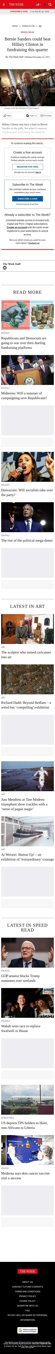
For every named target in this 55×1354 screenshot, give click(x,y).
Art (40, 26)
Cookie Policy (27, 1301)
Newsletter (47, 116)
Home (15, 26)
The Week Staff (16, 57)
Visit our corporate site (41, 1344)
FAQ (28, 1310)
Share (9, 116)
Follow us (33, 116)
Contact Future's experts (27, 1287)
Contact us (33, 243)
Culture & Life (28, 26)
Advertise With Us (27, 1306)
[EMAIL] (5, 268)
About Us (27, 1282)
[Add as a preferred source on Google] (27, 1330)
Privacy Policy (27, 1296)
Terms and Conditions (27, 1291)
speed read (27, 32)
